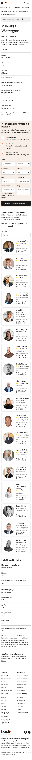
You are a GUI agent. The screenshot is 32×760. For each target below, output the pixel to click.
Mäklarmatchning (22, 694)
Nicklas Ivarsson (22, 433)
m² (29, 164)
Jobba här (4, 707)
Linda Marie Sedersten (20, 311)
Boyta (18, 160)
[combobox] (12, 19)
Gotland (3, 14)
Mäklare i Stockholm (22, 676)
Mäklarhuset (5, 620)
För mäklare (4, 694)
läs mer (17, 219)
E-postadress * (21, 177)
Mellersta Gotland (7, 658)
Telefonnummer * (6, 186)
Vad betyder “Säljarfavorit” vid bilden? (17, 225)
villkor (5, 197)
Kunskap (3, 682)
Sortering (4, 231)
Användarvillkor (21, 700)
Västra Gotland (12, 656)
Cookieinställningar (22, 712)
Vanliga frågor (5, 713)
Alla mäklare (20, 688)
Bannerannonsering (6, 691)
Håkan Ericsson (21, 381)
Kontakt (3, 710)
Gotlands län (22, 11)
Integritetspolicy (21, 703)
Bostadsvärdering (6, 679)
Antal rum (19, 168)
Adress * (3, 160)
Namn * (3, 177)
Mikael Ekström (21, 347)
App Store (4, 723)
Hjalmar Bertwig (21, 450)
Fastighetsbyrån (6, 613)
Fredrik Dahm (21, 467)
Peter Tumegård (22, 241)
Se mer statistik (6, 85)
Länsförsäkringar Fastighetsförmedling (13, 580)
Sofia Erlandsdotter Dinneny (21, 486)
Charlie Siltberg (21, 364)
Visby (15, 658)
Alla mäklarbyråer (21, 685)
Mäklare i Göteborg (22, 679)
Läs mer (3, 661)
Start (3, 11)
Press (3, 704)
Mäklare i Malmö (21, 682)
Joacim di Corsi (21, 276)
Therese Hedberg (22, 293)
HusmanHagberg (6, 597)
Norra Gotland (21, 656)
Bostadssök (4, 676)
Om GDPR (20, 706)
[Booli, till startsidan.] (6, 3)
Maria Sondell (21, 540)
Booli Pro (3, 688)
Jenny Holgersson (22, 329)
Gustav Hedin (21, 506)
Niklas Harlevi (21, 415)
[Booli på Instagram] (25, 732)
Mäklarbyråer (26, 7)
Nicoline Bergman (22, 398)
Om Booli (4, 701)
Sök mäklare (16, 7)
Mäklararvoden (21, 691)
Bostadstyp (4, 168)
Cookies (19, 709)
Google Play (4, 720)
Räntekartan (4, 685)
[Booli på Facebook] (29, 732)
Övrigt (18, 186)
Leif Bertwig (20, 523)
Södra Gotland (22, 658)
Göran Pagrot (21, 258)
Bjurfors (3, 573)
